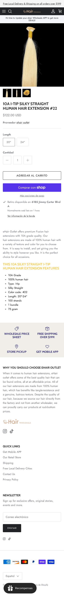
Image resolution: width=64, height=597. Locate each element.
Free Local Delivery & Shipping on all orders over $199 (32, 3)
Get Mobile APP (12, 452)
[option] (32, 55)
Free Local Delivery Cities (17, 468)
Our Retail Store (12, 457)
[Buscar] (12, 11)
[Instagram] (5, 431)
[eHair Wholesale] (32, 11)
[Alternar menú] (4, 11)
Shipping (8, 463)
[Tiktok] (12, 431)
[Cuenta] (52, 11)
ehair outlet (23, 123)
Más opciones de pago (32, 195)
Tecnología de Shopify (38, 584)
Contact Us (9, 474)
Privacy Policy (10, 479)
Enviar (12, 528)
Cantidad (8, 152)
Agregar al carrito (32, 176)
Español (10, 576)
